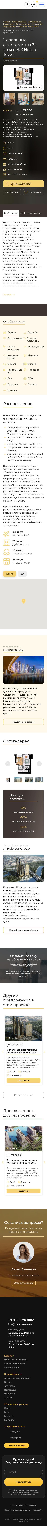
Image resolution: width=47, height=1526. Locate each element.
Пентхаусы (10, 1390)
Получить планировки (21, 184)
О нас (7, 1408)
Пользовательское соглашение (17, 1510)
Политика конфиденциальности (23, 1505)
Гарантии (9, 1416)
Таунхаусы (9, 1386)
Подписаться (23, 1482)
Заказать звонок (16, 1445)
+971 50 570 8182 (21, 1320)
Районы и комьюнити (15, 1359)
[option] (23, 763)
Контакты (9, 1420)
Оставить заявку (23, 1283)
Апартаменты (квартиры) (17, 1378)
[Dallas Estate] (8, 4)
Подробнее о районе (23, 722)
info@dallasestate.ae (20, 1324)
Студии (8, 1397)
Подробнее (23, 1080)
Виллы (7, 1382)
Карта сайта (37, 1510)
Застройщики (11, 1367)
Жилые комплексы (14, 1363)
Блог (6, 1412)
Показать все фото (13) (30, 87)
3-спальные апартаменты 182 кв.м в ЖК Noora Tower (22, 1051)
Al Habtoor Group (17, 164)
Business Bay (15, 153)
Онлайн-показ (12, 192)
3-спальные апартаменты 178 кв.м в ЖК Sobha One (22, 1161)
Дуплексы (9, 1393)
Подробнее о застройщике (23, 930)
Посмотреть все (23, 1095)
